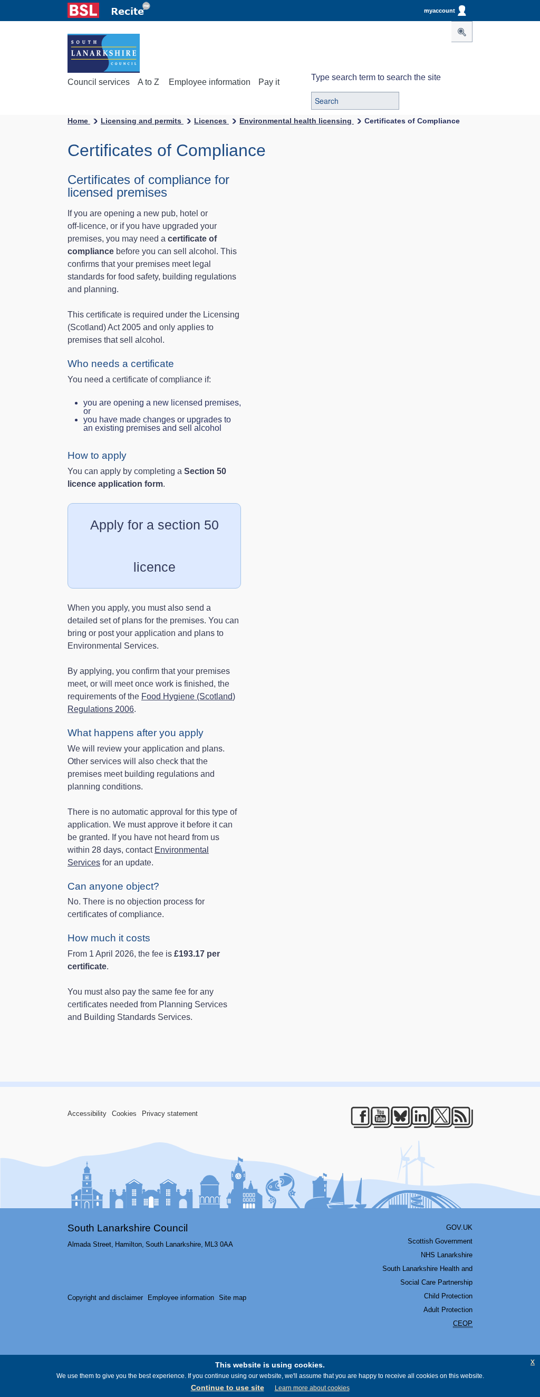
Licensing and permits (142, 121)
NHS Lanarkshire (446, 1255)
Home (79, 121)
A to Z (148, 82)
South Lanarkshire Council (128, 1228)
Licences (211, 121)
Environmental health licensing (296, 121)
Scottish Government (440, 1241)
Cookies (124, 1113)
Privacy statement (170, 1113)
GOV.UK (459, 1227)
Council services (99, 82)
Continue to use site (227, 1387)
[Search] (461, 31)
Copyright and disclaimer (105, 1298)
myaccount (439, 10)
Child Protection (448, 1296)
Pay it (268, 82)
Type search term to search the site (376, 77)
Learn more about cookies (312, 1388)
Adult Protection (447, 1310)
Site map (232, 1298)
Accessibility (87, 1113)
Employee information (209, 82)
